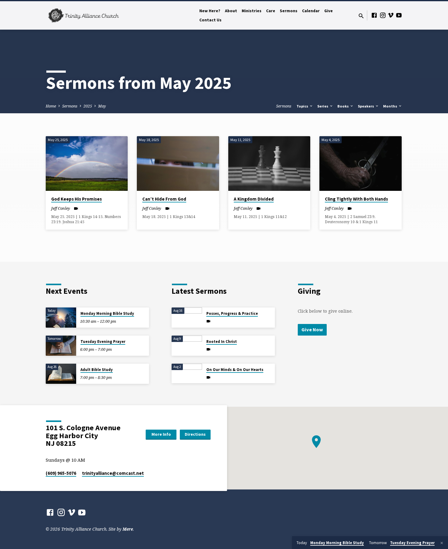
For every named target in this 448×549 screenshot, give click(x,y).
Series (323, 106)
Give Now (312, 329)
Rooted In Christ (221, 341)
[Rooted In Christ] (187, 346)
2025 (88, 106)
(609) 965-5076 (61, 473)
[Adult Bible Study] (61, 374)
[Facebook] (374, 15)
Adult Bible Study (96, 369)
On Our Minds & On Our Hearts (234, 369)
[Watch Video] (76, 208)
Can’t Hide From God (164, 199)
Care (270, 10)
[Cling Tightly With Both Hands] (360, 163)
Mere (128, 529)
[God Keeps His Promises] (87, 163)
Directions (195, 434)
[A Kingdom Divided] (269, 163)
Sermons (288, 10)
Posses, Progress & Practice (232, 313)
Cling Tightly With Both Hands (356, 199)
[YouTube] (399, 15)
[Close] (442, 543)
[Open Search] (361, 15)
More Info (161, 434)
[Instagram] (382, 15)
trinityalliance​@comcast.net (113, 473)
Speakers (366, 106)
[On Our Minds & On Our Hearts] (187, 372)
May (102, 106)
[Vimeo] (390, 15)
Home (51, 106)
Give (328, 10)
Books (343, 106)
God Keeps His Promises (76, 199)
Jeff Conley (60, 208)
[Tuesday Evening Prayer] (61, 346)
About (231, 10)
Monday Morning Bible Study (107, 313)
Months (390, 106)
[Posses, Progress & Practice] (187, 317)
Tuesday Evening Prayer (102, 341)
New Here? (209, 10)
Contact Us (210, 20)
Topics (303, 106)
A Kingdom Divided (254, 199)
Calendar (311, 10)
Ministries (251, 10)
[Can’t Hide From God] (178, 163)
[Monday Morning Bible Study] (61, 317)
